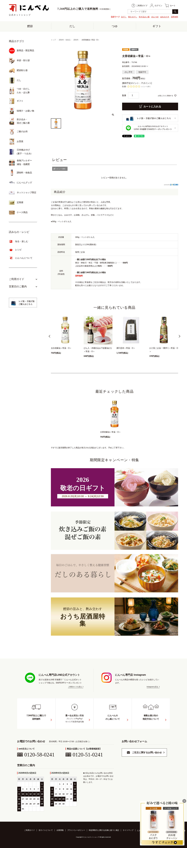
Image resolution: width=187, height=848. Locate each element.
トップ (53, 40)
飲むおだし (132, 17)
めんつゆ (155, 17)
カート (173, 5)
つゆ (115, 26)
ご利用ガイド (142, 5)
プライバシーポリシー (76, 830)
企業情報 (60, 830)
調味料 (76, 40)
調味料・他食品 (64, 40)
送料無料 (174, 17)
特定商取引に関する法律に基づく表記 (104, 830)
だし (72, 26)
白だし (123, 17)
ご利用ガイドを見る (75, 687)
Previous (50, 337)
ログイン (158, 5)
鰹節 (30, 26)
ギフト (157, 26)
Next (179, 337)
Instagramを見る (152, 687)
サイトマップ (128, 830)
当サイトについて (46, 830)
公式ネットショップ (20, 15)
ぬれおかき (164, 17)
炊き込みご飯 (144, 17)
